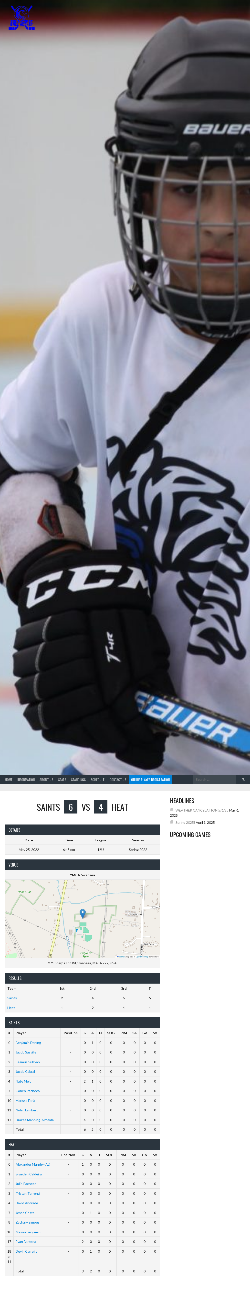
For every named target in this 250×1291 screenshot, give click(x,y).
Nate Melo (23, 1081)
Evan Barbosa (26, 1241)
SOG (111, 1033)
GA (144, 1033)
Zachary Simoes (28, 1222)
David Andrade (27, 1203)
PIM (124, 1033)
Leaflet (122, 956)
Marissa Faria (25, 1100)
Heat (11, 1008)
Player (21, 1033)
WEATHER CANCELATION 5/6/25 (202, 810)
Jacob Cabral (25, 1071)
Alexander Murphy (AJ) (33, 1164)
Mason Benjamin (28, 1232)
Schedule (97, 779)
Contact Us (117, 779)
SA (134, 1033)
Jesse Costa (25, 1213)
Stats (62, 779)
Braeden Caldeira (29, 1174)
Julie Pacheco (26, 1184)
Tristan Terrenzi (28, 1193)
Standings (78, 779)
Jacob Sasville (26, 1052)
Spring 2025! (185, 822)
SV (155, 1033)
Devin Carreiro (27, 1251)
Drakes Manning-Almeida (35, 1120)
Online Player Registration (150, 779)
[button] (83, 914)
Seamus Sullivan (28, 1062)
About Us (46, 779)
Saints (12, 998)
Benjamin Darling (28, 1043)
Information (26, 779)
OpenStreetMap (142, 956)
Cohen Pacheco (28, 1091)
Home (8, 779)
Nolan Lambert (27, 1110)
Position (71, 1033)
